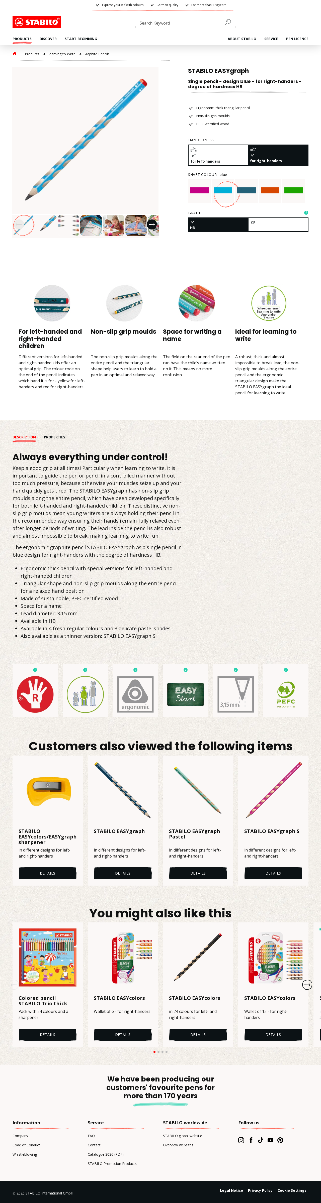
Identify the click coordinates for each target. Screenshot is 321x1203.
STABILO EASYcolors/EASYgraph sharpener (48, 836)
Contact (94, 1145)
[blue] (223, 190)
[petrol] (246, 190)
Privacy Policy (260, 1190)
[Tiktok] (261, 1140)
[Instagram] (241, 1140)
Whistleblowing (25, 1154)
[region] (85, 152)
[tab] (28, 437)
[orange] (270, 190)
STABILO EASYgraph (119, 831)
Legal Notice (231, 1190)
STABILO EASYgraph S (271, 831)
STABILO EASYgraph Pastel (194, 834)
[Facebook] (251, 1140)
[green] (293, 190)
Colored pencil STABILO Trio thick (43, 1000)
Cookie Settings (292, 1190)
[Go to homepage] (38, 22)
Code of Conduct (26, 1145)
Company (20, 1135)
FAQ (91, 1135)
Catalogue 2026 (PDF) (106, 1154)
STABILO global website (182, 1135)
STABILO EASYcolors (119, 998)
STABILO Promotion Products (112, 1163)
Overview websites (178, 1145)
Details (48, 873)
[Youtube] (270, 1140)
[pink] (199, 190)
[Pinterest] (280, 1140)
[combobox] (185, 24)
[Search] (229, 22)
